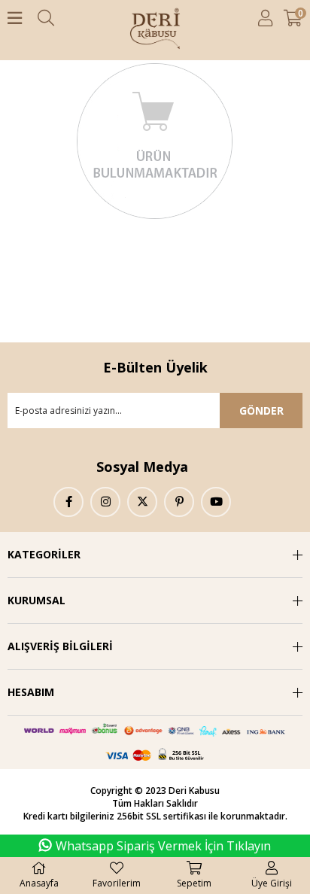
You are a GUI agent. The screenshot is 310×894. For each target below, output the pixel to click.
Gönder (261, 410)
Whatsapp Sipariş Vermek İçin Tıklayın (163, 846)
